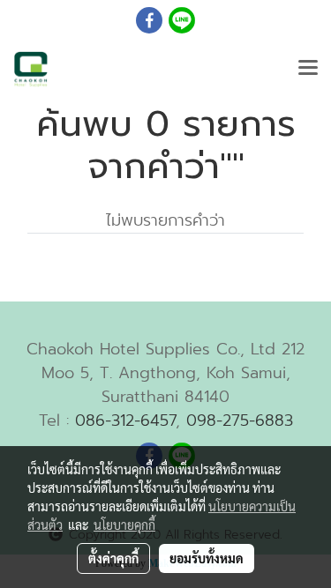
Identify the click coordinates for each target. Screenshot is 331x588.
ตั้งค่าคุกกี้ (113, 558)
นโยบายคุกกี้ (124, 524)
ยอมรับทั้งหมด (206, 558)
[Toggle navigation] (308, 68)
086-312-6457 (125, 420)
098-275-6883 (239, 420)
